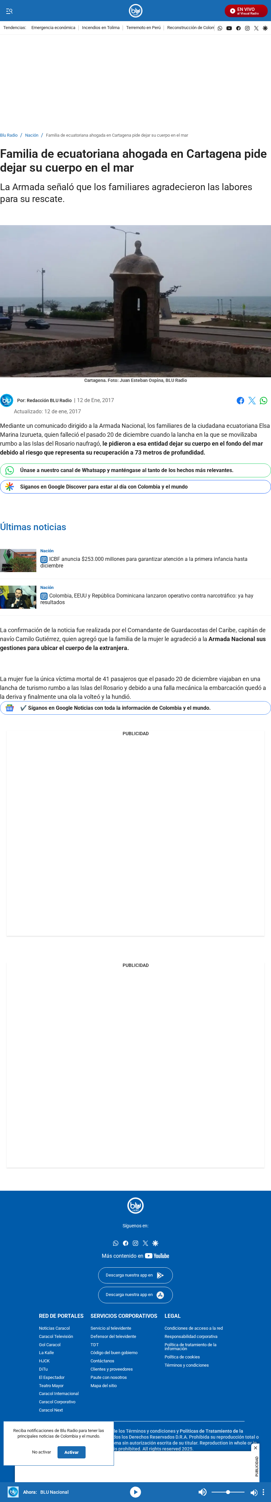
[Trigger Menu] (9, 11)
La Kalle (46, 1353)
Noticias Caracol (54, 1328)
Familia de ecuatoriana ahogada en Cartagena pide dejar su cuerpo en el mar (117, 135)
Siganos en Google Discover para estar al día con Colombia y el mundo (104, 487)
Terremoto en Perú (143, 27)
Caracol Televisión (56, 1337)
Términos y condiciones (187, 1365)
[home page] (135, 10)
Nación (31, 135)
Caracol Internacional (59, 1394)
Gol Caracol (49, 1345)
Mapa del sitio (104, 1386)
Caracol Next (51, 1410)
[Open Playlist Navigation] (263, 1492)
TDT (95, 1345)
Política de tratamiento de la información (190, 1347)
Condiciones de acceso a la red (194, 1328)
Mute (203, 1492)
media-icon (135, 1492)
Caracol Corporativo (57, 1402)
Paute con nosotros (109, 1378)
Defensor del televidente (113, 1337)
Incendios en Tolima (101, 27)
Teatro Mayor (51, 1386)
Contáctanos (102, 1361)
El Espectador (51, 1378)
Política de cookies (182, 1357)
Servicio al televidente (111, 1328)
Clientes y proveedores (112, 1369)
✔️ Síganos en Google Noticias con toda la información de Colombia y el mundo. (115, 708)
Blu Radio (9, 135)
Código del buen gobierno (114, 1353)
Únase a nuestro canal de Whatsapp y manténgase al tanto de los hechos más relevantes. (127, 470)
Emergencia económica (53, 27)
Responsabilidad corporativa (191, 1337)
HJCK (44, 1361)
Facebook (240, 404)
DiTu (43, 1369)
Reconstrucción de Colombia (194, 27)
